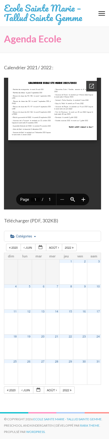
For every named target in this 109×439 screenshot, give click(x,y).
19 (28, 336)
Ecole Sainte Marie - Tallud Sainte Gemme (67, 419)
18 (15, 336)
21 (56, 336)
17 (98, 311)
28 (56, 361)
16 (84, 311)
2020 (15, 247)
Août (53, 247)
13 (42, 311)
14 (56, 311)
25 (15, 361)
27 (42, 361)
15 (70, 311)
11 (15, 311)
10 (98, 286)
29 (70, 361)
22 (70, 336)
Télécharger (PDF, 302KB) (31, 220)
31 (98, 361)
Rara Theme (89, 425)
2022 (68, 247)
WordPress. (36, 432)
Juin (29, 247)
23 (84, 336)
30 (84, 361)
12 (28, 311)
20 (42, 336)
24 (98, 336)
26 (28, 361)
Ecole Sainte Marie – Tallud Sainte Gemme (43, 13)
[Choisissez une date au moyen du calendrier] (40, 247)
